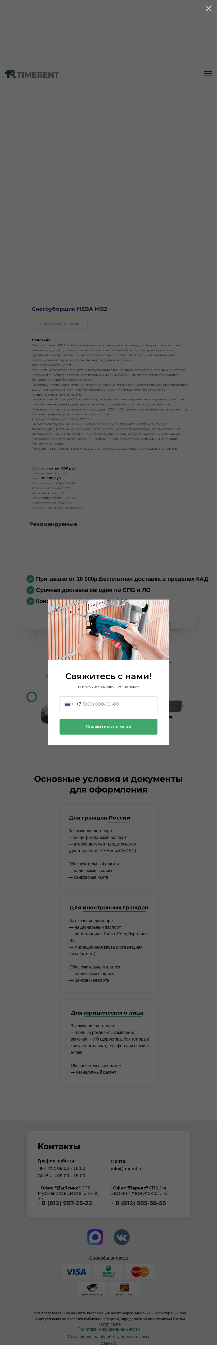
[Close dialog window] (208, 8)
